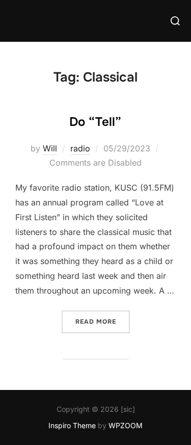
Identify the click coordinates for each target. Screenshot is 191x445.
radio (80, 148)
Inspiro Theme (72, 425)
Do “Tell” (95, 121)
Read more (102, 321)
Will (50, 148)
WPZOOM (125, 425)
